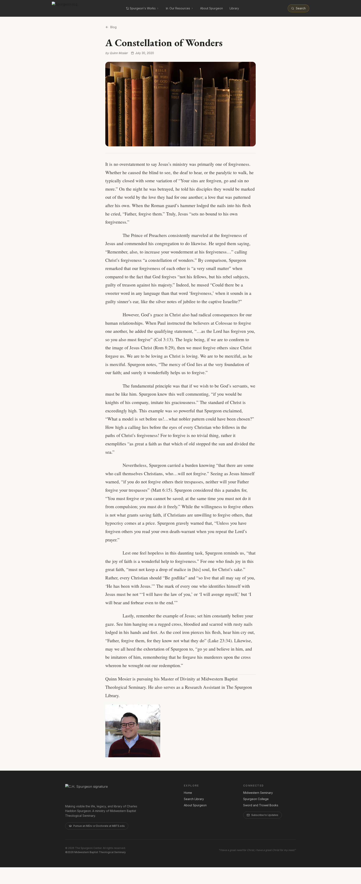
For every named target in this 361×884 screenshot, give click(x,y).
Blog (113, 27)
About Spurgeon (211, 8)
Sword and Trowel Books (260, 805)
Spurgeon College (256, 799)
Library (234, 8)
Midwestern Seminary (258, 792)
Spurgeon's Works (143, 8)
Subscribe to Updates (264, 815)
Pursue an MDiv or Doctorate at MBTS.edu (99, 825)
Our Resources (179, 8)
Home (188, 792)
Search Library (194, 799)
